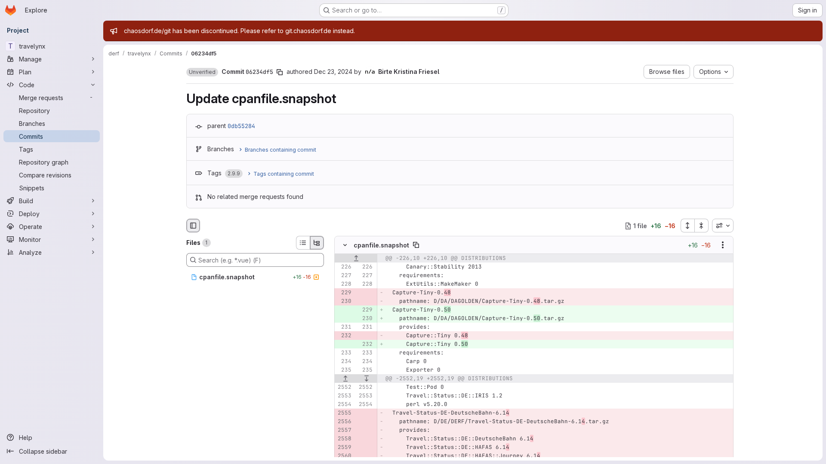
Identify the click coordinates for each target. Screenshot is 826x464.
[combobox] (723, 225)
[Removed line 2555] (344, 413)
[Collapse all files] (702, 225)
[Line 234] (344, 361)
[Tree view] (317, 243)
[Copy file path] (416, 245)
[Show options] (723, 245)
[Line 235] (344, 370)
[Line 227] (344, 276)
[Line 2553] (344, 396)
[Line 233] (344, 353)
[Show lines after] (366, 379)
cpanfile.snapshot (381, 245)
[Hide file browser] (193, 225)
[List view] (303, 243)
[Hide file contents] (345, 245)
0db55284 (241, 126)
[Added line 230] (365, 318)
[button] (202, 72)
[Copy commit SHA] (279, 72)
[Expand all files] (687, 225)
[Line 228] (344, 284)
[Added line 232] (365, 344)
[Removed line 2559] (344, 447)
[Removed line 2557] (344, 430)
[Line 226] (344, 267)
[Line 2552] (344, 387)
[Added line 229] (365, 310)
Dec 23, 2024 (333, 71)
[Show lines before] (356, 258)
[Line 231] (344, 327)
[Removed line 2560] (344, 456)
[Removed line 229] (344, 293)
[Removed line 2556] (344, 422)
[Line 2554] (344, 404)
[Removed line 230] (344, 301)
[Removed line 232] (344, 336)
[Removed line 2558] (344, 439)
